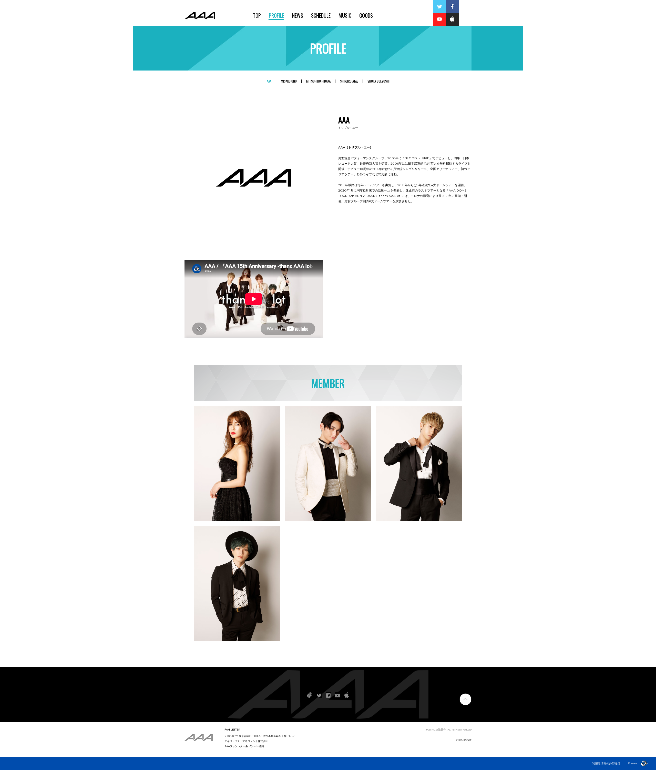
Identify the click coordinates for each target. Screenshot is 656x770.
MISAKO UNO (289, 81)
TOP (257, 15)
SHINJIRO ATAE (349, 81)
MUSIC (345, 15)
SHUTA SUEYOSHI (378, 81)
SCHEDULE (321, 15)
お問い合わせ (463, 740)
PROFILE (276, 15)
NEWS (297, 15)
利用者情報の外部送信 (606, 763)
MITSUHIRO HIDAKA (318, 81)
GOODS (366, 15)
